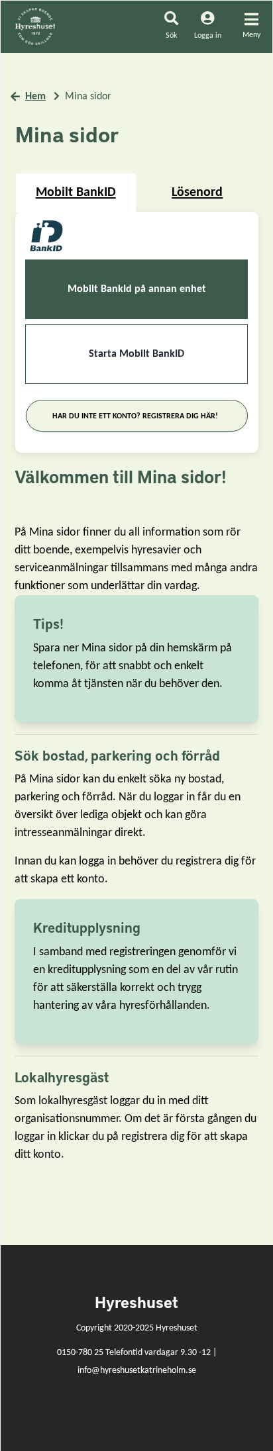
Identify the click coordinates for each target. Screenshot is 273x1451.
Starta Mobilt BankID (136, 354)
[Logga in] (208, 34)
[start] (35, 26)
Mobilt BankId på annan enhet (137, 289)
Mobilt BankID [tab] (76, 192)
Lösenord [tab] (197, 192)
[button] (171, 27)
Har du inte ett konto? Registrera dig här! (135, 416)
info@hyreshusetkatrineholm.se (137, 1371)
